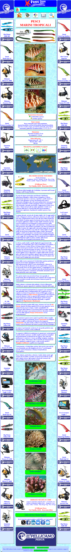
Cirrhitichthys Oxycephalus (35, 403)
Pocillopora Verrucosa (35, 494)
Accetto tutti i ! (28, 547)
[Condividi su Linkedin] (33, 524)
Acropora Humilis (35, 449)
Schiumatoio (20, 322)
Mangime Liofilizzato (22, 343)
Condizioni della (40, 550)
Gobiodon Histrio (35, 426)
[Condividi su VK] (38, 524)
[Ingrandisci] (35, 163)
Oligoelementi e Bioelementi (31, 301)
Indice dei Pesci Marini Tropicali (35, 515)
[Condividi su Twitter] (23, 524)
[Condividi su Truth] (43, 524)
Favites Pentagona (35, 471)
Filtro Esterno (33, 294)
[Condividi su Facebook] (28, 524)
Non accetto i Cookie (42, 547)
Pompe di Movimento (36, 312)
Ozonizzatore (43, 319)
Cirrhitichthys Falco (35, 381)
